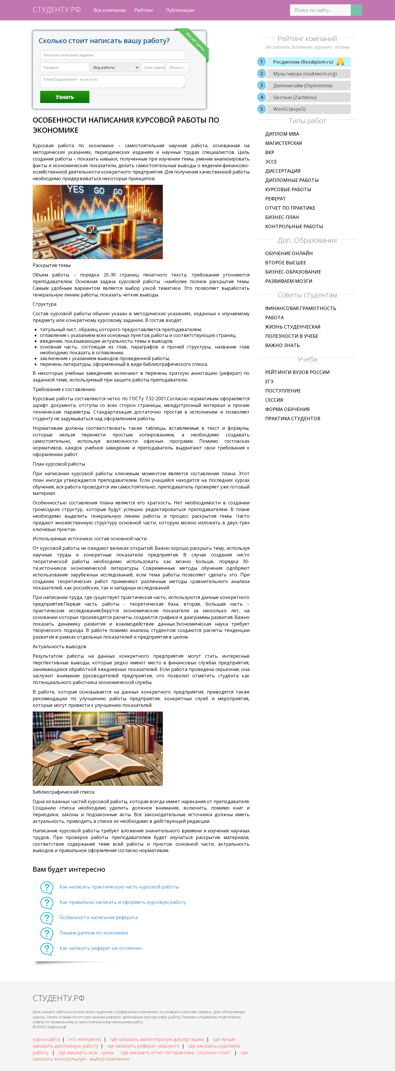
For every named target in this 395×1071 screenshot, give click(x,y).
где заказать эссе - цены (86, 1052)
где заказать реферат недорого (143, 1046)
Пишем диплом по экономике (94, 933)
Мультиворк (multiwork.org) (305, 74)
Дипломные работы (292, 180)
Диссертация (282, 171)
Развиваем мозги (288, 281)
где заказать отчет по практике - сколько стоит (176, 1052)
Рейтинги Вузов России (297, 372)
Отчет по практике (290, 208)
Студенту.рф (57, 9)
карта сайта (46, 1039)
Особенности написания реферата (99, 917)
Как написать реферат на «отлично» (101, 948)
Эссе (271, 161)
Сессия (274, 400)
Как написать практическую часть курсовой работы (119, 887)
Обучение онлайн (289, 253)
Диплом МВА (282, 134)
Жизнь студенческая (292, 327)
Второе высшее (285, 262)
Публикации (180, 10)
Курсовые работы (288, 189)
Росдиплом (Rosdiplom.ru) (303, 62)
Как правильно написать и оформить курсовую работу (123, 902)
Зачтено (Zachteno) (295, 97)
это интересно (84, 1039)
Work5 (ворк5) (289, 109)
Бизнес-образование (293, 272)
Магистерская (283, 143)
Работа (274, 317)
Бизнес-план (282, 217)
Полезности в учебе (291, 336)
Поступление (283, 391)
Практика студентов (292, 418)
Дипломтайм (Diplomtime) (302, 85)
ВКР (269, 152)
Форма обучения (287, 409)
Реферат (275, 199)
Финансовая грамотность (300, 308)
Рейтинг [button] (144, 10)
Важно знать (282, 345)
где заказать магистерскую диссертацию (157, 1039)
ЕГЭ (269, 381)
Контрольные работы (294, 226)
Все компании (110, 10)
